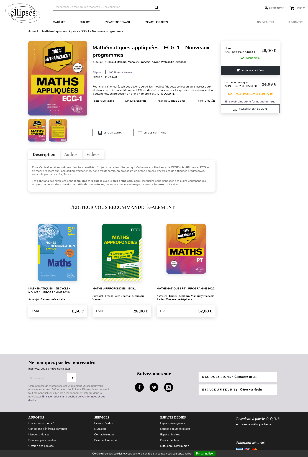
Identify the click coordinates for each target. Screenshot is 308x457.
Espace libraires (156, 22)
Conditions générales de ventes (48, 429)
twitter (154, 387)
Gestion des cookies (41, 446)
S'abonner (71, 377)
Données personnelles (42, 440)
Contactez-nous (104, 435)
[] (156, 7)
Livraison (100, 429)
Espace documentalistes (175, 429)
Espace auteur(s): (232, 389)
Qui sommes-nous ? (41, 423)
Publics (85, 22)
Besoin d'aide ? (103, 423)
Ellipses (97, 72)
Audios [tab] (71, 154)
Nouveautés (265, 22)
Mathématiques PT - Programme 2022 (186, 289)
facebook (139, 387)
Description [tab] (44, 154)
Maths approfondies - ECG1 (114, 289)
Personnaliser (205, 453)
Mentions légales (38, 435)
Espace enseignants (172, 423)
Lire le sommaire (155, 132)
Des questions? (229, 376)
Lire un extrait (114, 132)
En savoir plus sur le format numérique (250, 102)
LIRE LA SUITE (165, 94)
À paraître (295, 22)
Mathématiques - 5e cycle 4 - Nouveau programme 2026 (50, 290)
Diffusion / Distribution (174, 446)
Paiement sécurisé (105, 440)
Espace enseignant (117, 22)
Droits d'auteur (169, 440)
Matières (59, 22)
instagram (168, 387)
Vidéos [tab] (92, 154)
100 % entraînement (120, 72)
